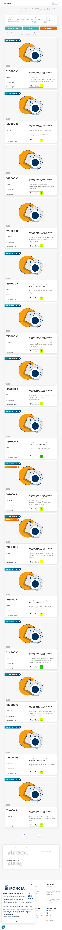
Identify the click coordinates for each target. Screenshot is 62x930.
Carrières (33, 888)
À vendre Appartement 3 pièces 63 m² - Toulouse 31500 (40, 285)
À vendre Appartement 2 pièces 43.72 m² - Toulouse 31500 (40, 496)
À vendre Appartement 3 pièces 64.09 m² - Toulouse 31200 (40, 233)
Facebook (51, 910)
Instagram (51, 920)
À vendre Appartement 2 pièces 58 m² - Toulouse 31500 (40, 549)
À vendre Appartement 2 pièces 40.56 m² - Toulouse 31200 (40, 812)
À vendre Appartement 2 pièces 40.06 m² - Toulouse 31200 (40, 338)
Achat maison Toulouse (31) (46, 850)
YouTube (51, 917)
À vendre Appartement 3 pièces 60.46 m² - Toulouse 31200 (40, 759)
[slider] (8, 21)
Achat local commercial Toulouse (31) (48, 848)
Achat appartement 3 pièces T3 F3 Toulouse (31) (16, 850)
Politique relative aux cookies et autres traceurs (53, 900)
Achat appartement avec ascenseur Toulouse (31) (17, 853)
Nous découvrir (34, 886)
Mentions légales (50, 888)
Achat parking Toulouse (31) (47, 851)
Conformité (49, 894)
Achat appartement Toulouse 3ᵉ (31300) (15, 864)
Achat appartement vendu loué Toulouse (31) (16, 855)
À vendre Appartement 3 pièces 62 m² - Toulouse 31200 (40, 654)
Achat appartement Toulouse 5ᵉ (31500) (15, 866)
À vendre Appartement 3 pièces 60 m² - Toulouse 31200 (40, 180)
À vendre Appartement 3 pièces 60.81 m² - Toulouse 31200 (40, 707)
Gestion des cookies (51, 897)
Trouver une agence (35, 912)
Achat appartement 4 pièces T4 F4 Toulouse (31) (16, 851)
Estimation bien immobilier (37, 915)
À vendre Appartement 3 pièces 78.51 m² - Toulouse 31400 (40, 443)
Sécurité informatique (51, 902)
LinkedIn (51, 915)
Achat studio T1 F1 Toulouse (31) (13, 856)
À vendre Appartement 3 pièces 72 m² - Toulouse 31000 (40, 391)
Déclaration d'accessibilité (52, 905)
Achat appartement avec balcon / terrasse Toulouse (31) (18, 854)
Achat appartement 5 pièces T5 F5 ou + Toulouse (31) (17, 852)
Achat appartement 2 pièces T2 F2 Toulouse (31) (16, 848)
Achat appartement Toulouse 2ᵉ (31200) (15, 863)
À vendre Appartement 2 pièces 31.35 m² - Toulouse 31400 (40, 126)
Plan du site (49, 886)
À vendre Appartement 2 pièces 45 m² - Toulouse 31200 (40, 73)
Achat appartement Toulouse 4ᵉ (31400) (15, 865)
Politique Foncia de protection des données (53, 892)
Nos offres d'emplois (35, 891)
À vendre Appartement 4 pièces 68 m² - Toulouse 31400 (40, 601)
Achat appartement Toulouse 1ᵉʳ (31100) (15, 862)
